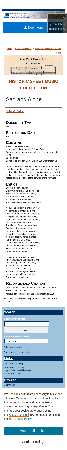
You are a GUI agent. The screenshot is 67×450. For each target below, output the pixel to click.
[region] (33, 419)
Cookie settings (18, 414)
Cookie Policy (23, 418)
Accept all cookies (33, 431)
